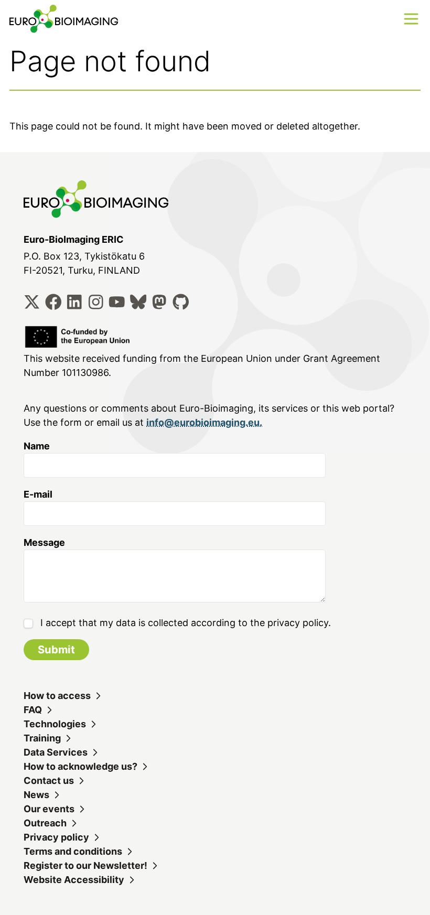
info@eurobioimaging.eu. (204, 422)
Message (44, 542)
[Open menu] (411, 18)
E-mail (38, 494)
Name (37, 445)
